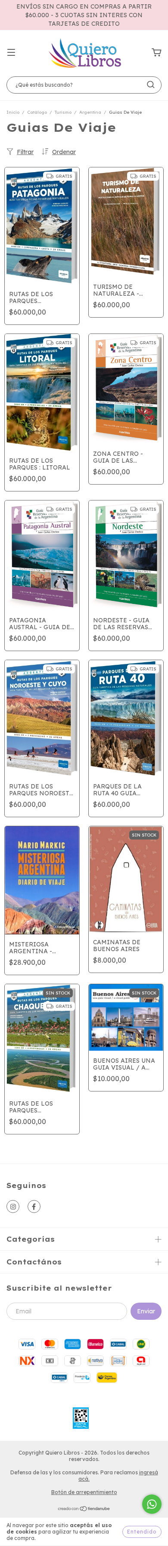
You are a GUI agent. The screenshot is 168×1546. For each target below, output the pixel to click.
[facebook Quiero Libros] (34, 1206)
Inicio (12, 112)
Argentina (90, 112)
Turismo (63, 112)
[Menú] (11, 53)
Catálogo (37, 112)
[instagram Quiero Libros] (12, 1206)
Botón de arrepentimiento (84, 1492)
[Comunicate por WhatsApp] (152, 1504)
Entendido (142, 1531)
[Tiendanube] (84, 1510)
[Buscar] (151, 84)
